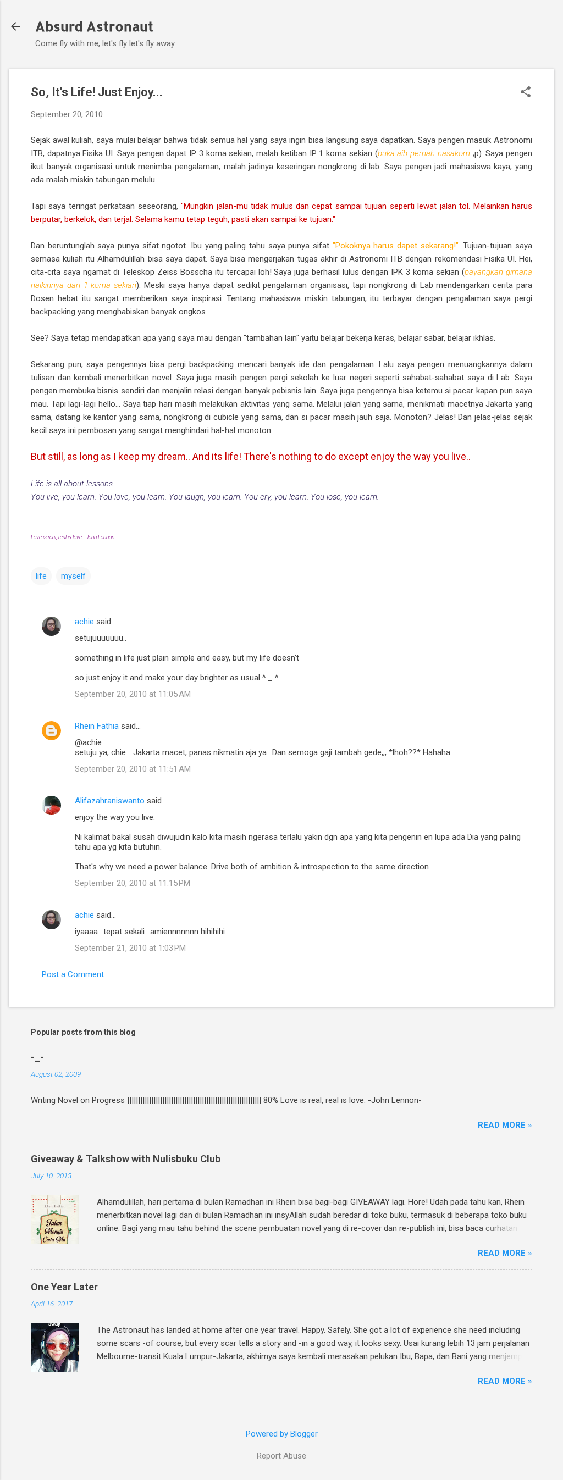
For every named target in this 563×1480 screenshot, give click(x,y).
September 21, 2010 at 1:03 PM (130, 948)
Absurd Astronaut (94, 26)
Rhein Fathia (97, 726)
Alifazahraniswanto (110, 801)
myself (73, 576)
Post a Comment (73, 974)
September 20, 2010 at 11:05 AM (133, 694)
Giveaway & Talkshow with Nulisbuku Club (125, 1159)
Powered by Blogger (282, 1434)
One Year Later (64, 1287)
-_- (37, 1057)
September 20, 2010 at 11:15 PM (132, 883)
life (41, 576)
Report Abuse (281, 1456)
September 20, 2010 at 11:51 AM (133, 769)
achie (84, 622)
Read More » (505, 1125)
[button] (525, 93)
